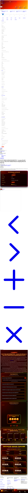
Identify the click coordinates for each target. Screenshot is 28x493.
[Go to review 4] (14, 425)
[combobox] (3, 150)
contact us (24, 11)
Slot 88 (1, 481)
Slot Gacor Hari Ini (2, 486)
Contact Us (25, 8)
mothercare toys (3, 144)
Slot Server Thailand (2, 484)
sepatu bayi (3, 36)
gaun (2, 64)
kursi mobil (3, 77)
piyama (2, 32)
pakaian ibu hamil (4, 59)
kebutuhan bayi (4, 28)
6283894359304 (9, 483)
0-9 (24, 15)
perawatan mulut (3, 124)
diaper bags (3, 84)
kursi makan (3, 116)
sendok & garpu (3, 106)
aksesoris (2, 48)
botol (2, 96)
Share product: (1, 349)
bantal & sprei (3, 89)
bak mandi (3, 136)
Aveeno (7, 19)
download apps (7, 1)
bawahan (2, 54)
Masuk (1, 148)
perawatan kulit (3, 119)
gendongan (3, 81)
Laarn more (8, 165)
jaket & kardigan (3, 47)
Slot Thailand (1, 479)
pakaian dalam (3, 57)
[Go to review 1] (12, 425)
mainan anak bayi (4, 143)
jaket (2, 56)
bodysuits (2, 33)
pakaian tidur (3, 69)
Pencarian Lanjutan (2, 151)
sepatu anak (3, 37)
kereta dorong (3, 71)
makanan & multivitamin (5, 109)
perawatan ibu (3, 127)
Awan (11, 19)
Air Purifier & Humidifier (4, 133)
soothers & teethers (4, 99)
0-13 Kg (2, 78)
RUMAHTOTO (12, 360)
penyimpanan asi (3, 113)
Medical (2, 132)
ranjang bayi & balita (4, 91)
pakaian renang (4, 50)
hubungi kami (8, 480)
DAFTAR (20, 8)
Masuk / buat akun (4, 155)
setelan (2, 46)
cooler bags (3, 114)
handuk (3, 138)
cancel (4, 153)
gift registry (15, 1)
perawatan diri (3, 125)
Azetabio (16, 19)
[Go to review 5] (15, 425)
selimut (3, 88)
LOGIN (16, 8)
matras (2, 94)
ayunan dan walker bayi (5, 140)
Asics (3, 19)
